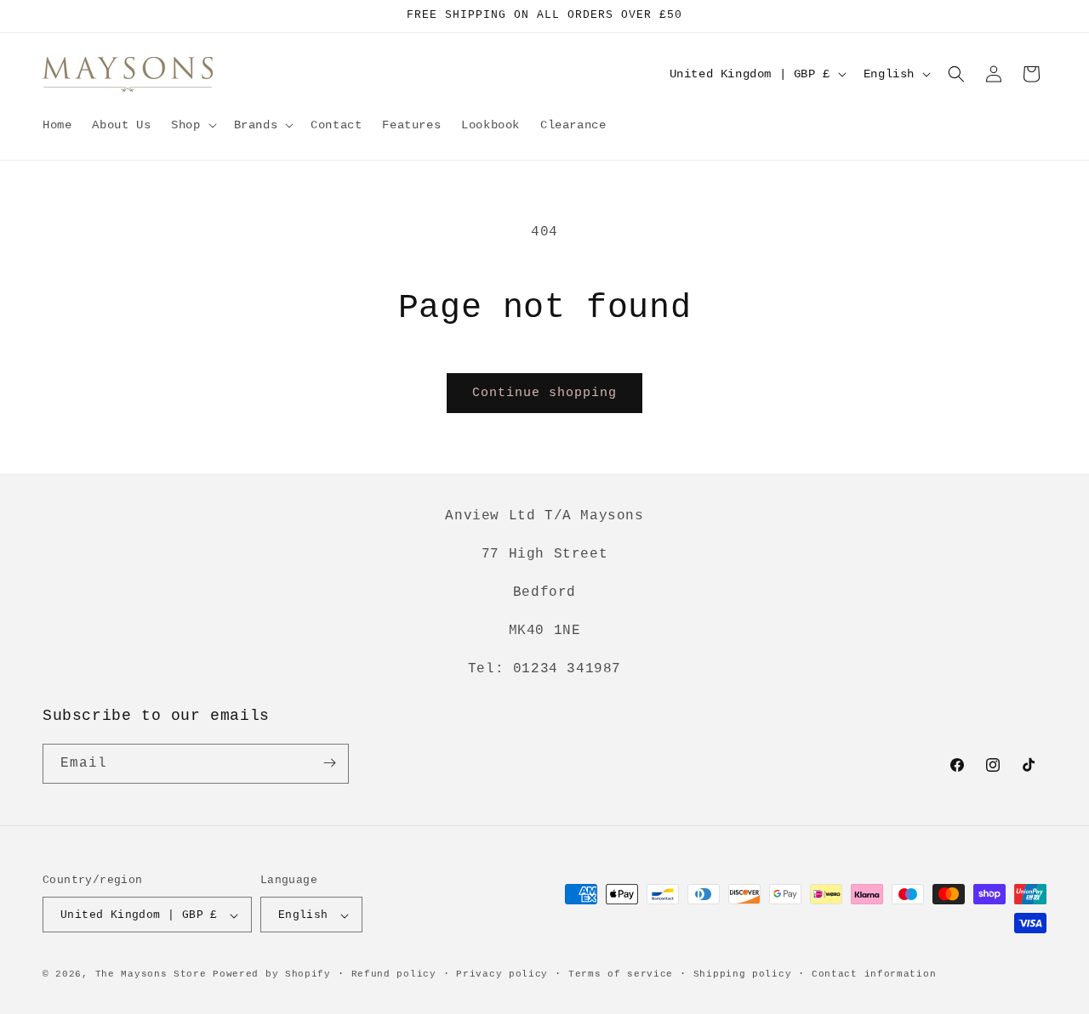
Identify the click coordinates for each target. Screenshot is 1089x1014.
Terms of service (620, 974)
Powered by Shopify (272, 975)
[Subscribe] (329, 763)
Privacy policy (502, 974)
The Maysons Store (151, 975)
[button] (192, 125)
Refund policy (393, 974)
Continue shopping (544, 393)
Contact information (874, 974)
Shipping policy (742, 974)
